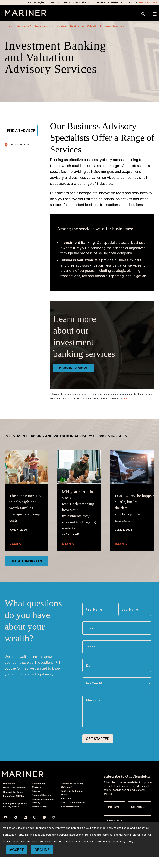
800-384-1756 (147, 2)
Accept (17, 850)
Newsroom (9, 783)
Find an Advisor (21, 130)
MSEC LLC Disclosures (73, 802)
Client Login (36, 2)
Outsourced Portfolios (108, 2)
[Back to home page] (25, 14)
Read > (15, 544)
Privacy (36, 791)
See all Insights (26, 561)
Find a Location (19, 144)
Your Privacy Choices (39, 785)
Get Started (98, 739)
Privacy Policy (124, 841)
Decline (42, 850)
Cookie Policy (39, 806)
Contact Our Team (13, 792)
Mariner (23, 774)
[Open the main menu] (154, 14)
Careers (53, 2)
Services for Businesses (33, 26)
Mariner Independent (14, 787)
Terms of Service (41, 795)
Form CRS (66, 798)
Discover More (73, 368)
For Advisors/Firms (76, 2)
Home (8, 26)
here (125, 398)
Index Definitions (70, 806)
